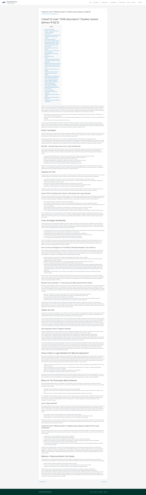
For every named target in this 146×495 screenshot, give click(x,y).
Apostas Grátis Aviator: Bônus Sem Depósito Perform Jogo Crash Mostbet (52, 73)
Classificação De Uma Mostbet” (51, 86)
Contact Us (100, 491)
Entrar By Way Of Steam (49, 29)
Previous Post (42, 481)
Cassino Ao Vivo (48, 33)
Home (91, 491)
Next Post (104, 481)
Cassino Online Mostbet (49, 90)
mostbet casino (74, 136)
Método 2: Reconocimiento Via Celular (52, 63)
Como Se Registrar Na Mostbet (51, 80)
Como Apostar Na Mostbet (50, 39)
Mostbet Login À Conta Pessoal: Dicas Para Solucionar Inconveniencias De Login (52, 66)
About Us (95, 491)
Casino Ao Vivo (48, 46)
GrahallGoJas (12, 2)
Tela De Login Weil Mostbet (50, 84)
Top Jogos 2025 (48, 88)
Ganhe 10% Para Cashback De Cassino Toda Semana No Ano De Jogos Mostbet (52, 37)
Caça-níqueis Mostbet (49, 56)
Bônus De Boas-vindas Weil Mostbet (52, 76)
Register (105, 491)
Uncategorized (45, 13)
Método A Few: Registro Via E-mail (52, 87)
